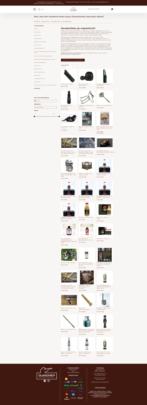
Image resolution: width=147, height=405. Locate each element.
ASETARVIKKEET (39, 48)
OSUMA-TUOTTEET (40, 41)
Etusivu (37, 21)
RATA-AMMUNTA (39, 72)
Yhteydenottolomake (72, 2)
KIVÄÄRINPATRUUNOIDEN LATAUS (45, 59)
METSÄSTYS (38, 69)
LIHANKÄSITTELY (39, 78)
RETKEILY (37, 75)
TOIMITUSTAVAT (73, 368)
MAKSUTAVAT (73, 375)
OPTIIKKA (37, 32)
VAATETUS (37, 65)
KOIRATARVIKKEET (40, 62)
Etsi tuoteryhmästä (41, 97)
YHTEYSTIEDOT (100, 387)
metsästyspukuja (70, 41)
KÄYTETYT (37, 35)
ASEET (36, 29)
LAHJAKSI (37, 81)
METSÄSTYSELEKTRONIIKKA (43, 56)
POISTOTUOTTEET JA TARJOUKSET (45, 85)
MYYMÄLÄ (100, 368)
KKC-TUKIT (37, 45)
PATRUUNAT (38, 38)
